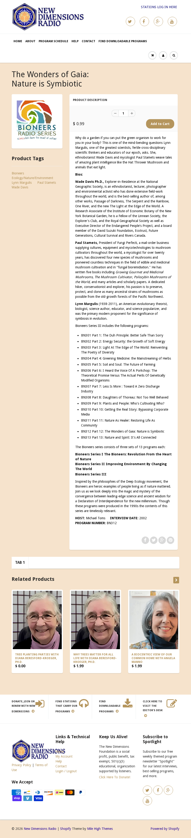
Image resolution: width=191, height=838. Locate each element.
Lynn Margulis (22, 182)
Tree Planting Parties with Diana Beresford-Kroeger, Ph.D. (37, 658)
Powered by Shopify (164, 829)
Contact (88, 41)
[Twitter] (130, 21)
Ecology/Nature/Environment (32, 178)
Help (75, 41)
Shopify (65, 829)
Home (18, 41)
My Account (63, 756)
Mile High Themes (100, 829)
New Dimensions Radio (40, 829)
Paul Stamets (46, 182)
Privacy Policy (21, 765)
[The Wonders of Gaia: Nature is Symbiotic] (37, 121)
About (30, 41)
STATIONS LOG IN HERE (159, 7)
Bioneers (18, 173)
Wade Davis (20, 187)
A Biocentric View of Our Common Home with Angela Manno (153, 658)
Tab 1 (20, 562)
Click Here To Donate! (114, 777)
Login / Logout (66, 771)
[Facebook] (144, 21)
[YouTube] (172, 21)
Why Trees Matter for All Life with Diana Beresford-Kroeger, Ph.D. (95, 658)
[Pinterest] (158, 21)
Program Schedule (53, 41)
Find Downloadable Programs (123, 41)
